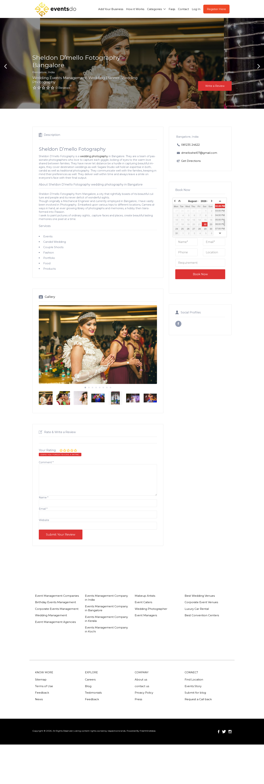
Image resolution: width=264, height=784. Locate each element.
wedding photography (94, 156)
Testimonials (93, 692)
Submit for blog (195, 692)
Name (43, 497)
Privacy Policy (144, 692)
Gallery (50, 297)
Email (43, 508)
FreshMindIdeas (148, 730)
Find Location (194, 679)
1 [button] (85, 387)
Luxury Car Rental (197, 609)
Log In (196, 9)
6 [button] (103, 387)
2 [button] (89, 387)
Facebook (218, 731)
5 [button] (99, 387)
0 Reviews (63, 88)
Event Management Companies (57, 595)
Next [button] (258, 66)
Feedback (42, 692)
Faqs (172, 9)
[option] (98, 344)
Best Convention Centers (202, 615)
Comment (46, 462)
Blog (88, 686)
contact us (142, 686)
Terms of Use (44, 686)
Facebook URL (178, 324)
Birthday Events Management (55, 602)
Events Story (193, 686)
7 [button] (107, 387)
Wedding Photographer (151, 609)
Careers (90, 679)
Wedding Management (51, 615)
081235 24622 (190, 144)
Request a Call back (198, 699)
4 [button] (96, 387)
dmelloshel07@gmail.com (199, 152)
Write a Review (214, 86)
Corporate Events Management (56, 609)
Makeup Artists (145, 595)
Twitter (224, 731)
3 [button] (92, 387)
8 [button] (110, 387)
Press (138, 699)
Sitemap (41, 679)
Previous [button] (5, 66)
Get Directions (191, 161)
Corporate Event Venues (201, 602)
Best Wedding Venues (200, 595)
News (39, 699)
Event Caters (143, 602)
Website (44, 520)
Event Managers (146, 615)
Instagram (230, 731)
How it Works (135, 9)
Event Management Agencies (55, 622)
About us (141, 679)
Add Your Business (110, 9)
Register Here (216, 9)
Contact (183, 9)
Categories (154, 9)
